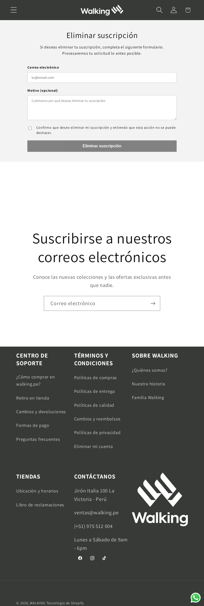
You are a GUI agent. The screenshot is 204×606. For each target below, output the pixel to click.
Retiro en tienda (32, 398)
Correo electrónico (43, 67)
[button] (13, 10)
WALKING (37, 603)
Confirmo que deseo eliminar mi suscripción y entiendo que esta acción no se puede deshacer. (106, 130)
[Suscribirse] (153, 303)
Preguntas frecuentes (38, 439)
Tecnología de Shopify (65, 603)
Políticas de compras (95, 377)
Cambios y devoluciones (41, 411)
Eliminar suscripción (102, 146)
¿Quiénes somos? (150, 370)
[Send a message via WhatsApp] (196, 598)
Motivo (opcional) (42, 90)
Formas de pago (32, 425)
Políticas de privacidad (97, 432)
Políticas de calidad (94, 405)
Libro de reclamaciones (40, 505)
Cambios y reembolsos (97, 419)
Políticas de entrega (94, 391)
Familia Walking (148, 397)
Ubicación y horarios (37, 491)
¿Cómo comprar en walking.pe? (35, 380)
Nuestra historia (148, 384)
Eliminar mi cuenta (93, 446)
